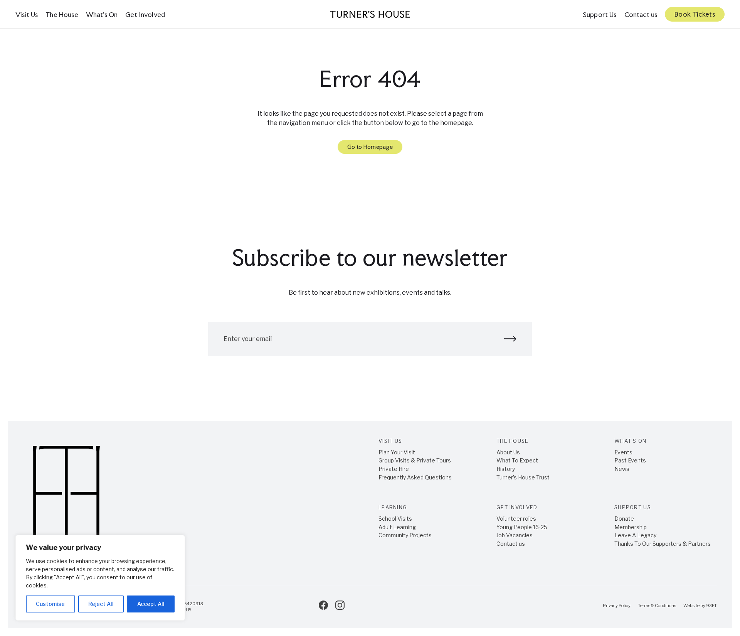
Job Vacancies (514, 535)
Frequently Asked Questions (415, 477)
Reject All (101, 604)
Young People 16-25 (521, 527)
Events (623, 452)
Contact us (641, 14)
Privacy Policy (617, 605)
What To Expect (517, 460)
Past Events (630, 460)
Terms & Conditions (657, 605)
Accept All (151, 604)
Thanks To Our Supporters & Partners (662, 543)
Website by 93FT (700, 605)
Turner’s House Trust (523, 477)
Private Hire (393, 469)
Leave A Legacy (635, 535)
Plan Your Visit (396, 452)
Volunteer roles (516, 518)
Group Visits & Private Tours (414, 460)
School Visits (395, 518)
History (505, 469)
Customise (50, 604)
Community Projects (405, 535)
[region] (100, 578)
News (621, 469)
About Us (508, 452)
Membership (630, 527)
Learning (392, 507)
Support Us (600, 14)
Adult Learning (397, 527)
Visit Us (26, 14)
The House (61, 14)
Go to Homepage (370, 146)
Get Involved (145, 14)
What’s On (102, 14)
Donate (624, 518)
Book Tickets (694, 14)
